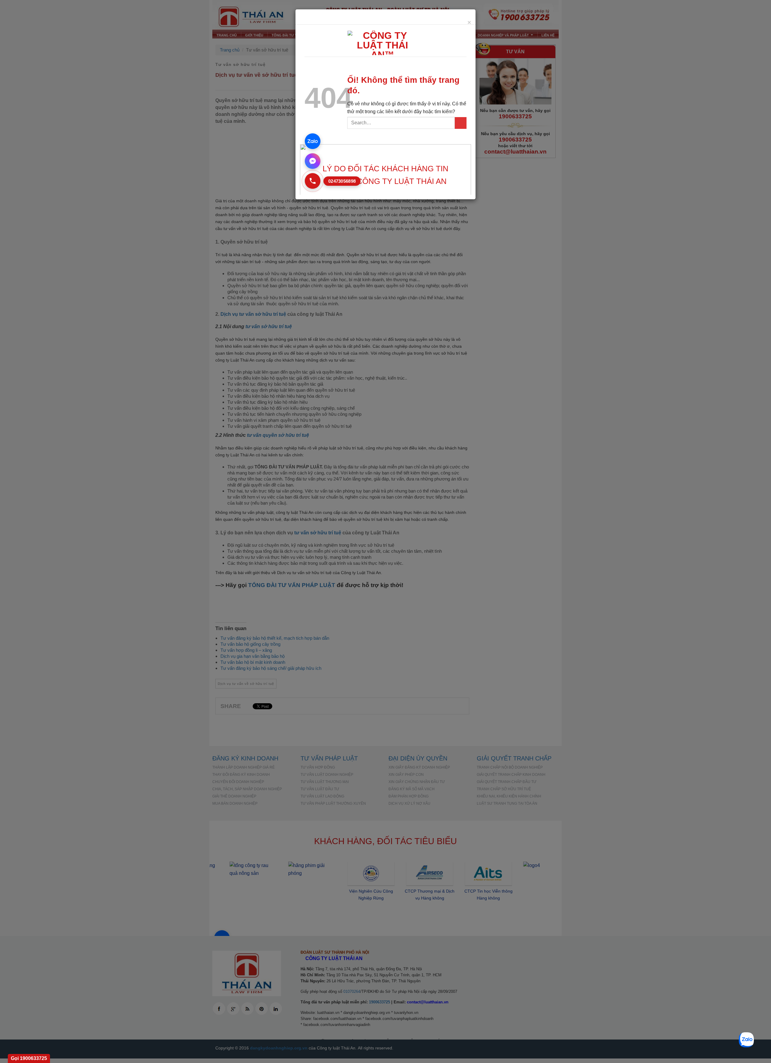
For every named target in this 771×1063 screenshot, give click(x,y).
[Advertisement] (385, 1021)
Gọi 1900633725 (29, 1058)
